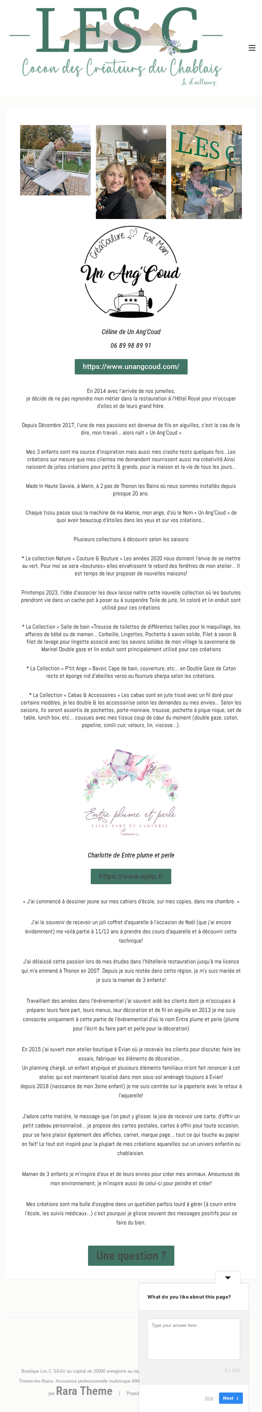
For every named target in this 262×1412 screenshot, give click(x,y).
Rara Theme (84, 1391)
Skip (209, 1398)
